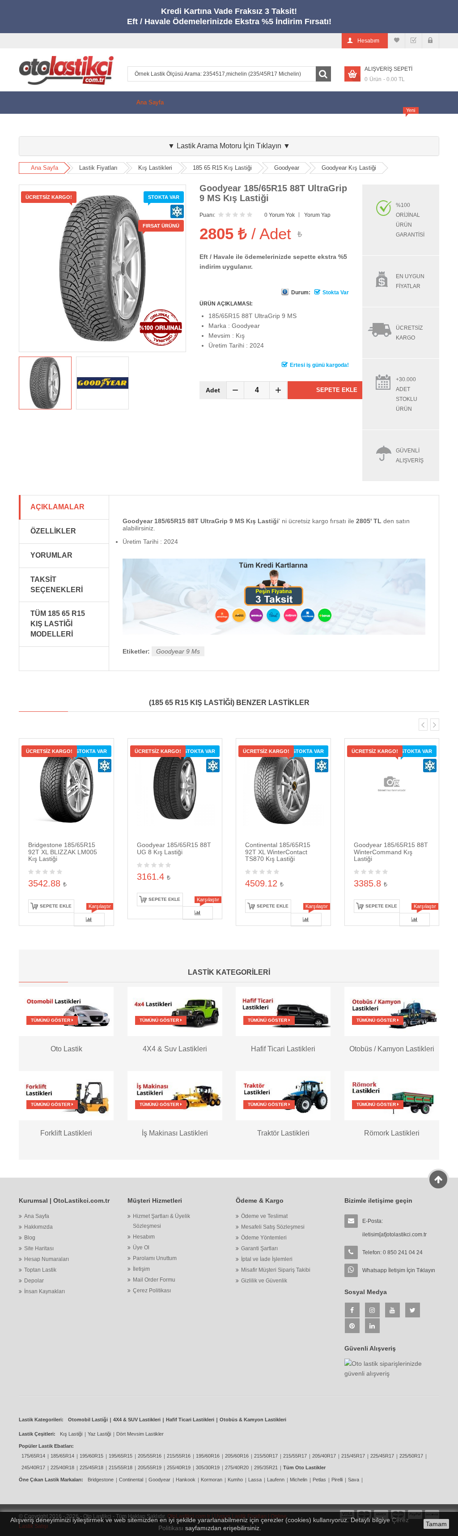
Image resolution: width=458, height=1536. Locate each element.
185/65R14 (62, 1456)
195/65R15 (120, 1456)
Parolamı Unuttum (155, 1258)
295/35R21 (266, 1467)
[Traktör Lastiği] (283, 1095)
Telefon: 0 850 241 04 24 (392, 1252)
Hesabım (144, 1237)
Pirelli (337, 1479)
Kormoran (211, 1479)
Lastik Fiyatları (202, 124)
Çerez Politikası (152, 1290)
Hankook (185, 1479)
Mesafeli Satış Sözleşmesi (273, 1227)
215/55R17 (295, 1456)
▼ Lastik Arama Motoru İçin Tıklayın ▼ (229, 146)
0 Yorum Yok (279, 215)
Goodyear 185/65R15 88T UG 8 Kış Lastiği (174, 848)
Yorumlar (51, 555)
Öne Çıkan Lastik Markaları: (51, 1479)
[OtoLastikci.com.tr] (66, 70)
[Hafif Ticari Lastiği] (283, 1011)
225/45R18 (91, 1467)
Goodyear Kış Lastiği (349, 167)
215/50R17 (266, 1456)
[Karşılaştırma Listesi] (396, 41)
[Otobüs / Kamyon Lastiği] (391, 1011)
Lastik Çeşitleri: (37, 1434)
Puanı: (207, 215)
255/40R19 (179, 1467)
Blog (341, 124)
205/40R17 (324, 1456)
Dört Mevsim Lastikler (140, 1434)
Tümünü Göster (51, 1020)
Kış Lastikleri (155, 167)
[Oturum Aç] (430, 41)
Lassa (255, 1479)
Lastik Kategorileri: (41, 1419)
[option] (45, 383)
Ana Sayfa (150, 102)
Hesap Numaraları (46, 1259)
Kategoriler (151, 124)
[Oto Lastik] (66, 1011)
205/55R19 (149, 1467)
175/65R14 (33, 1456)
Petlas (319, 1479)
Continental (131, 1479)
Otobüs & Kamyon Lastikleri (253, 1419)
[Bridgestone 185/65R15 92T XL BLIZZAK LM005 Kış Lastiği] (66, 785)
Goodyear (286, 167)
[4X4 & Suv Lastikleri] (174, 1011)
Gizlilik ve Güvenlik (264, 1281)
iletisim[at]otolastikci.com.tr (394, 1234)
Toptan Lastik (40, 1270)
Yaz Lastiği (99, 1434)
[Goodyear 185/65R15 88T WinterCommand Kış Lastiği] (392, 785)
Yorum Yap (317, 215)
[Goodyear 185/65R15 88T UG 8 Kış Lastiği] (175, 785)
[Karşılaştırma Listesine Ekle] (89, 919)
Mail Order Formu (154, 1280)
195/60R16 (208, 1456)
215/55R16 (179, 1456)
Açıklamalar (57, 507)
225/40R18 (62, 1467)
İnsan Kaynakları (44, 1291)
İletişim (141, 1269)
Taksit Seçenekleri (56, 585)
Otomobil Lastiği (88, 1419)
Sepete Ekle (336, 390)
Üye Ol (141, 1247)
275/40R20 (237, 1467)
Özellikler (53, 531)
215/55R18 (120, 1467)
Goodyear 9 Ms (178, 651)
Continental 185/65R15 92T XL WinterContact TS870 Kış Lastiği (277, 851)
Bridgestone (101, 1479)
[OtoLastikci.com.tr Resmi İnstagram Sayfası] (372, 1310)
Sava (353, 1479)
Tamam (436, 1523)
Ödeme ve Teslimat (264, 1216)
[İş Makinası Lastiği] (174, 1095)
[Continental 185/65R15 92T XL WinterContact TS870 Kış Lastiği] (283, 785)
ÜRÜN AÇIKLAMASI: (226, 304)
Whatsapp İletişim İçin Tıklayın (398, 1270)
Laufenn (275, 1479)
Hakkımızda (301, 124)
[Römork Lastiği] (391, 1095)
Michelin (298, 1479)
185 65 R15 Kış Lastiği (222, 167)
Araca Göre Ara (389, 121)
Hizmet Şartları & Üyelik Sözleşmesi (161, 1221)
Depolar (34, 1281)
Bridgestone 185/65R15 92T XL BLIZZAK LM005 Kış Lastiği (62, 851)
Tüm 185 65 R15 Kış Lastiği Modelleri (57, 624)
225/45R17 (382, 1456)
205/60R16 (237, 1456)
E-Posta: (394, 1228)
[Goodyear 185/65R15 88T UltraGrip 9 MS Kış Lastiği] (45, 383)
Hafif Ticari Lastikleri (190, 1419)
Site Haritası (39, 1248)
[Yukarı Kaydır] (438, 1179)
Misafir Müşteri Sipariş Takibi (275, 1270)
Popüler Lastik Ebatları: (46, 1446)
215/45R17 (353, 1456)
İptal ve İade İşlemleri (267, 1259)
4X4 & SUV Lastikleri (137, 1419)
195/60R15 (91, 1456)
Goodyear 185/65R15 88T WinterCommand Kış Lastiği (391, 851)
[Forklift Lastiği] (66, 1095)
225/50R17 (411, 1456)
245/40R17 (33, 1467)
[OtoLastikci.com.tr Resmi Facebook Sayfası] (352, 1310)
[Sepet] (413, 41)
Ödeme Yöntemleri (264, 1238)
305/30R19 (208, 1467)
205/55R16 (149, 1456)
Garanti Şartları (259, 1248)
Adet (213, 390)
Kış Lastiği (253, 124)
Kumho (235, 1479)
